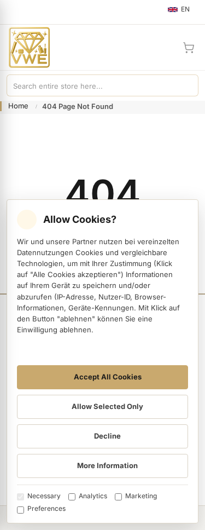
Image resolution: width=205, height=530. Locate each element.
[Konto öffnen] (162, 48)
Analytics (93, 496)
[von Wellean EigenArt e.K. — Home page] (25, 47)
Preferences (46, 508)
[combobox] (91, 85)
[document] (102, 361)
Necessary (44, 496)
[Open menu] (13, 12)
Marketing (141, 496)
